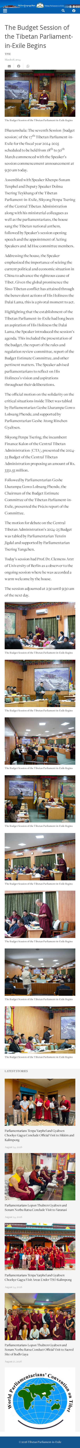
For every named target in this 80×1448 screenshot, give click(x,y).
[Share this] (18, 66)
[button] (63, 11)
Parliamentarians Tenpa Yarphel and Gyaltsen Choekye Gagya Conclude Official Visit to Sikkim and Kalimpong (39, 1135)
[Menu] (5, 11)
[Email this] (9, 66)
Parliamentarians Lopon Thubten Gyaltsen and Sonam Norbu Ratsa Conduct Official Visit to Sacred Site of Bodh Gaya (39, 1350)
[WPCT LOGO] (40, 1399)
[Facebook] (74, 11)
